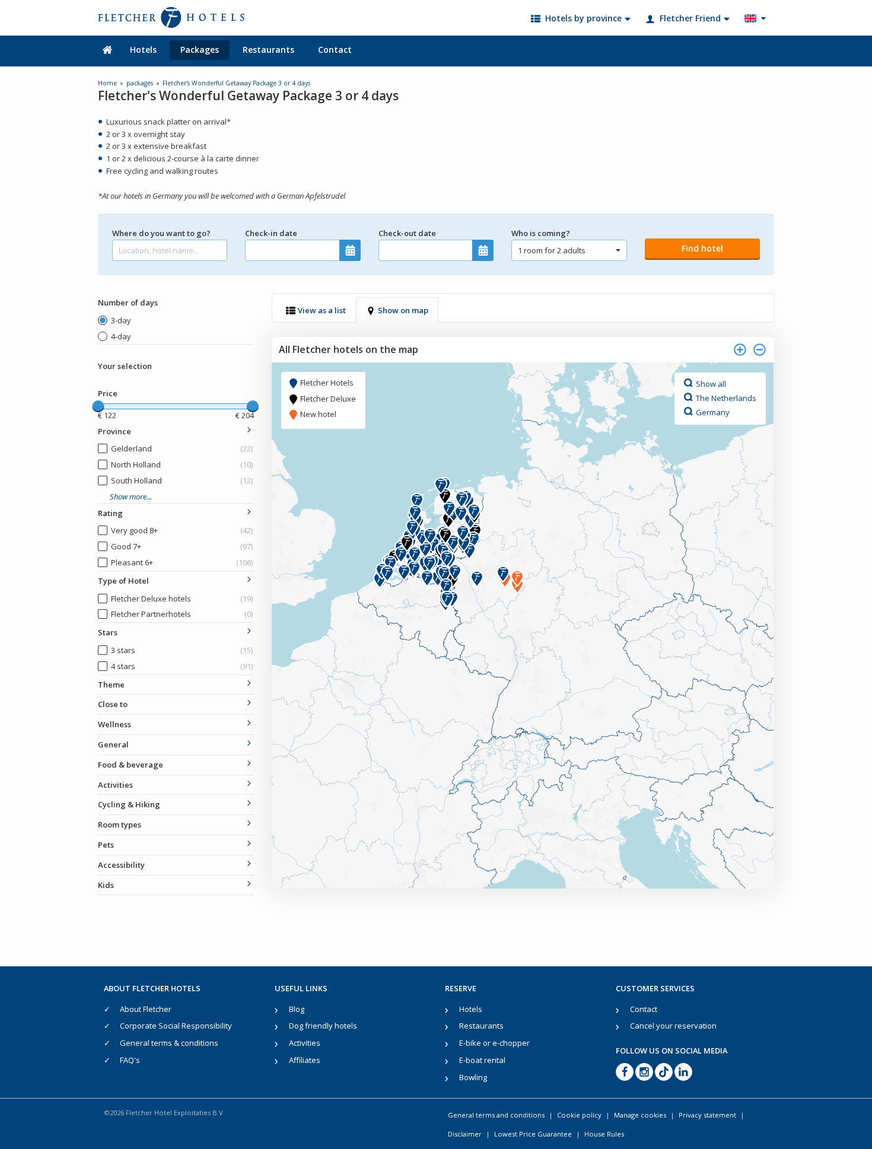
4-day (121, 336)
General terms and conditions (496, 1114)
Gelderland (182, 448)
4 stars (182, 666)
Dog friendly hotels (323, 1025)
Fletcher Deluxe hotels (182, 598)
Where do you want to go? (161, 233)
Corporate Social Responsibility (176, 1025)
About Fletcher (145, 1009)
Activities (304, 1042)
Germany (713, 411)
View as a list (322, 310)
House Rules (604, 1133)
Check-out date (407, 233)
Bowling (473, 1077)
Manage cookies (640, 1114)
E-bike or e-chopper (494, 1042)
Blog (296, 1009)
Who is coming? (540, 233)
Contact (335, 49)
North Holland (182, 464)
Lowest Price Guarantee (533, 1133)
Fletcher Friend (690, 18)
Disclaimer (465, 1133)
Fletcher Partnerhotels (182, 614)
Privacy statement (707, 1114)
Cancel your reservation (673, 1025)
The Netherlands (726, 397)
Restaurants (268, 49)
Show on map (403, 310)
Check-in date (271, 233)
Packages (199, 49)
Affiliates (304, 1060)
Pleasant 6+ (182, 562)
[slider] (98, 406)
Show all (711, 383)
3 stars (182, 650)
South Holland (182, 480)
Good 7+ (182, 546)
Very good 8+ (182, 530)
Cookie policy (579, 1114)
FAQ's (130, 1060)
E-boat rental (482, 1060)
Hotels (143, 49)
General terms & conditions (169, 1042)
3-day (121, 320)
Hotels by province (583, 18)
